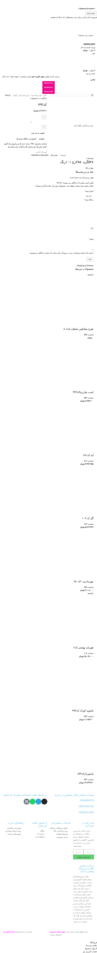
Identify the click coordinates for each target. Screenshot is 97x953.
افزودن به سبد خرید (37, 133)
